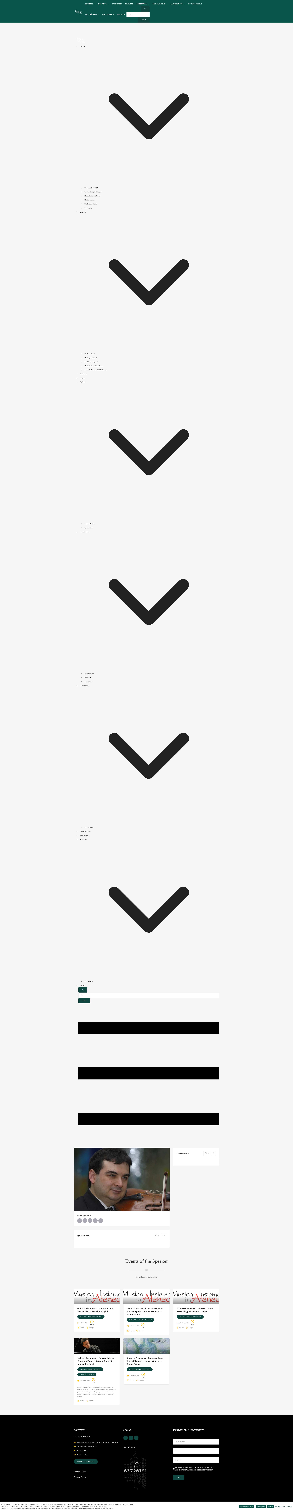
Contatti (121, 14)
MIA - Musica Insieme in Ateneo (91, 1317)
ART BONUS (88, 681)
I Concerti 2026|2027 (91, 188)
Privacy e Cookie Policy (283, 1506)
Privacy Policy (80, 1477)
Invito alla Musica (87, 1374)
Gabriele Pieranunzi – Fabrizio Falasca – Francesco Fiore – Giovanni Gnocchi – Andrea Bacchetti (96, 1361)
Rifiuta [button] (270, 1506)
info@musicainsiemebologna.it (86, 1446)
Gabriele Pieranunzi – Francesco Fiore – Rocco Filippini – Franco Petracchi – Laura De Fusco (146, 1311)
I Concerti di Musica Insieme (90, 1369)
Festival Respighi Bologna (92, 192)
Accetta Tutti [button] (261, 1506)
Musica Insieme (159, 4)
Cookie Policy (80, 1471)
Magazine (129, 4)
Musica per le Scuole (90, 358)
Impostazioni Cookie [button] (246, 1506)
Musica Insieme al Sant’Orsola (93, 366)
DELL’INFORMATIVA (206, 1467)
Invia (179, 1477)
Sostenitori (107, 14)
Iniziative (102, 4)
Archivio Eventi (89, 827)
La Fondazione (177, 4)
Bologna (91, 1327)
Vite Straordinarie (89, 354)
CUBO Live (88, 208)
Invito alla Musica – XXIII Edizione (95, 370)
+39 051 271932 (82, 1450)
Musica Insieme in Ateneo (92, 196)
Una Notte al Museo (90, 204)
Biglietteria (142, 4)
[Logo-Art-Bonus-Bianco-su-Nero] (134, 1470)
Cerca (143, 20)
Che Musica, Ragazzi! (91, 362)
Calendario (117, 4)
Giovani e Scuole (195, 4)
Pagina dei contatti (85, 1461)
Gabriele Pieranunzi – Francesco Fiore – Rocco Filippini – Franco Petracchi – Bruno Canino (146, 1361)
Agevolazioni (88, 528)
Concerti (89, 4)
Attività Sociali (92, 14)
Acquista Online (89, 524)
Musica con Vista (89, 200)
